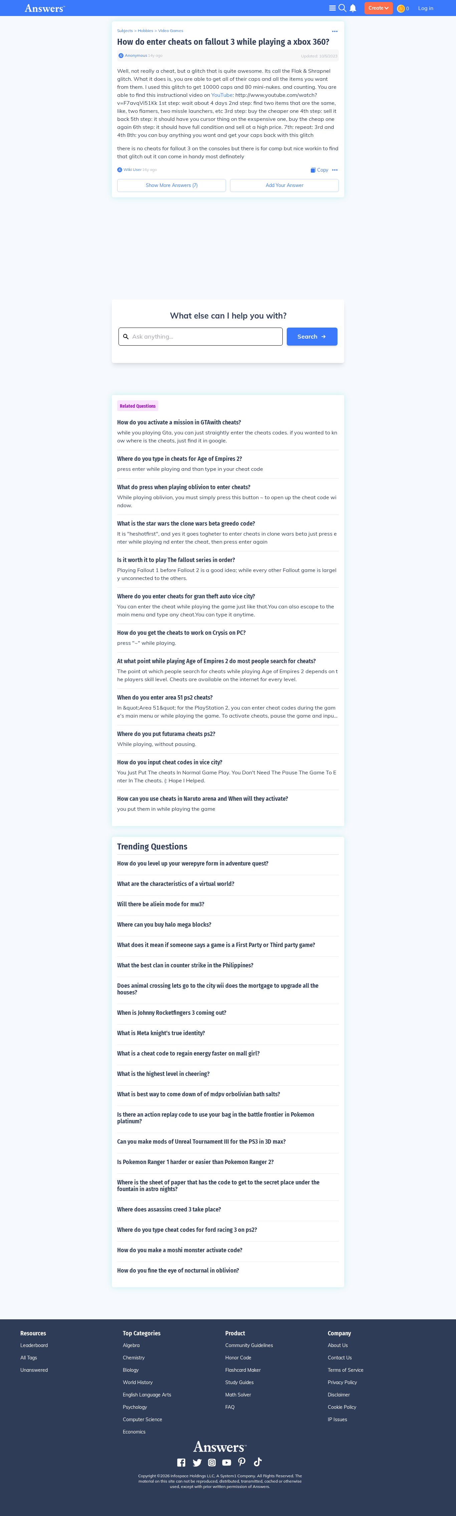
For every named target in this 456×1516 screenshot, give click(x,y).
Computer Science (142, 1419)
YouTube (222, 94)
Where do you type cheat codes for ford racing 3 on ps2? (187, 1230)
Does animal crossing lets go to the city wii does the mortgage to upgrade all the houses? (217, 989)
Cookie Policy (342, 1407)
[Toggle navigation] (332, 7)
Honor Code (238, 1358)
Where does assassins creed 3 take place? (169, 1209)
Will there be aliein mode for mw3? (160, 904)
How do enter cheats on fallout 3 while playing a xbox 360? (223, 42)
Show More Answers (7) (172, 185)
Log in (425, 8)
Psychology (135, 1407)
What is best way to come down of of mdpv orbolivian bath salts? (198, 1094)
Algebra (131, 1345)
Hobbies (145, 30)
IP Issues (337, 1419)
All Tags (28, 1358)
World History (138, 1382)
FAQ (230, 1407)
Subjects (125, 30)
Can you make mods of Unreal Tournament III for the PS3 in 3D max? (201, 1141)
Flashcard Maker (243, 1370)
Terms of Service (346, 1370)
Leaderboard (34, 1345)
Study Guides (239, 1382)
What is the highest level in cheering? (163, 1074)
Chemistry (134, 1358)
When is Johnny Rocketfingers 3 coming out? (171, 1012)
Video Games (170, 30)
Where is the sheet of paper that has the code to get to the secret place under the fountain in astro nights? (218, 1186)
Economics (134, 1432)
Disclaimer (339, 1395)
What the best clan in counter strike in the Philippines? (185, 965)
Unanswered (34, 1370)
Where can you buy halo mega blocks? (164, 924)
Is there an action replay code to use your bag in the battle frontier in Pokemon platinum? (215, 1118)
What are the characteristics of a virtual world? (175, 884)
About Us (338, 1345)
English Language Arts (147, 1395)
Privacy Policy (342, 1382)
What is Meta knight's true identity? (161, 1033)
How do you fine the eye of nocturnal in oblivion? (178, 1270)
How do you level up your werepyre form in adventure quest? (192, 863)
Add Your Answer (284, 185)
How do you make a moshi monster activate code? (179, 1250)
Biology (131, 1370)
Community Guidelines (249, 1345)
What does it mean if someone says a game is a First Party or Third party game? (216, 945)
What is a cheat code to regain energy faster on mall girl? (188, 1053)
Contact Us (340, 1358)
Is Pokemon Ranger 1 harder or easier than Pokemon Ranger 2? (195, 1162)
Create (376, 8)
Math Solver (238, 1395)
